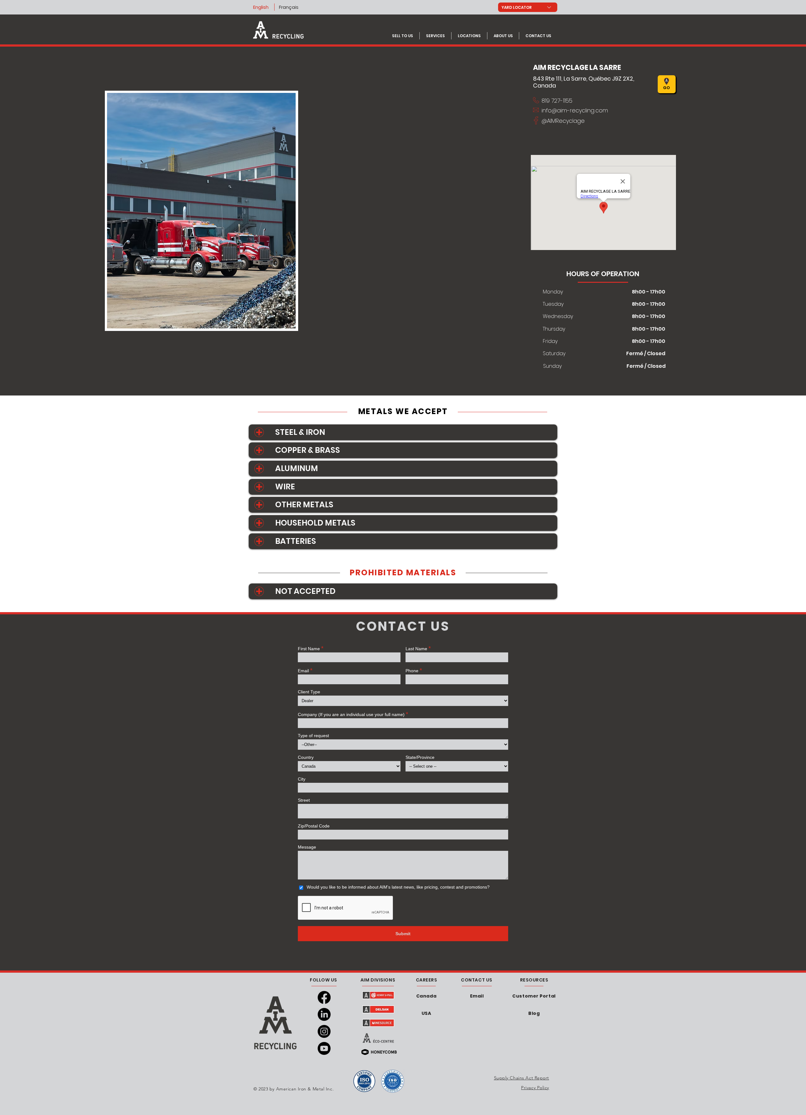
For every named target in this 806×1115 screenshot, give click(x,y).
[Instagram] (324, 1031)
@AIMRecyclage (563, 121)
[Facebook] (324, 997)
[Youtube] (324, 1048)
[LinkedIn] (324, 1014)
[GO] (594, 84)
